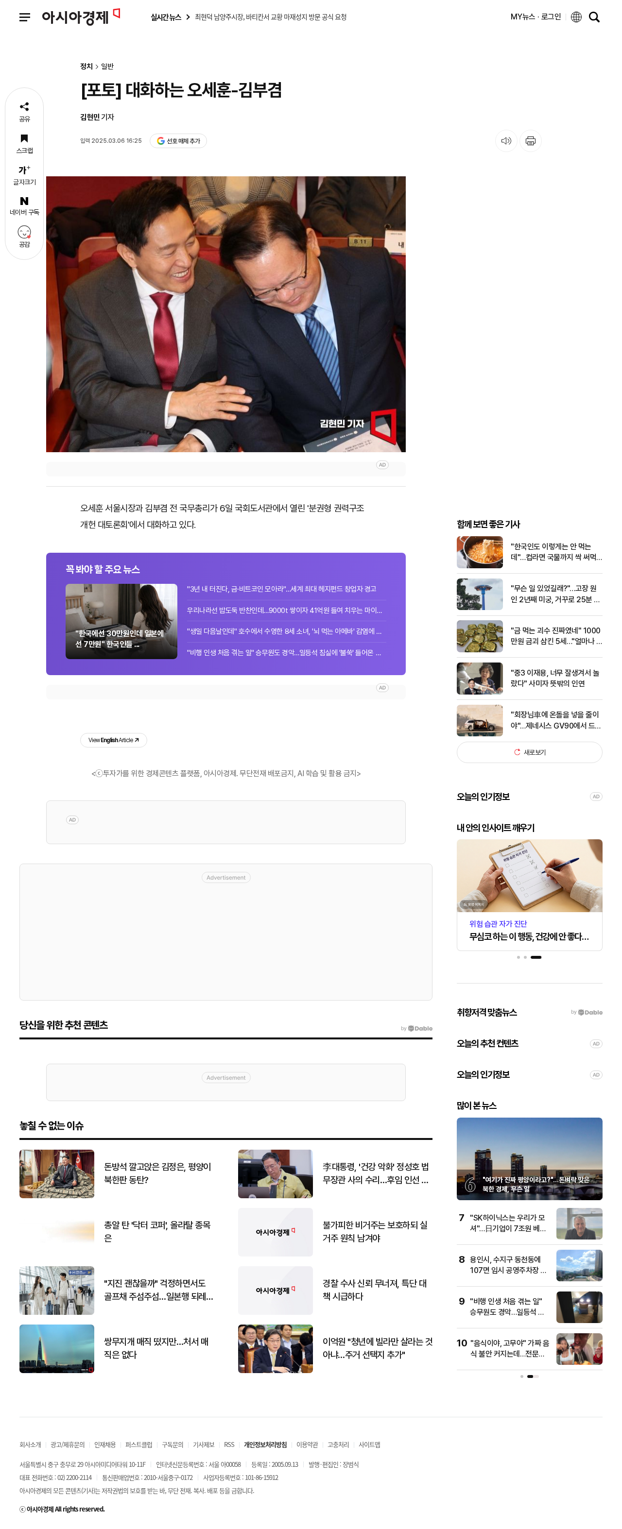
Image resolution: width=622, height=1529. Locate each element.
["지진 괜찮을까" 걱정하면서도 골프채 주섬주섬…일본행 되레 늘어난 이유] (56, 1312)
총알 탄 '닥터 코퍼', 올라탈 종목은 (157, 1232)
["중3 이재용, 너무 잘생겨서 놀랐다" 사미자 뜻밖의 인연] (480, 692)
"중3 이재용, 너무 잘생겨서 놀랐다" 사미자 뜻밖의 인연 (555, 678)
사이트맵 (369, 1444)
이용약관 (307, 1444)
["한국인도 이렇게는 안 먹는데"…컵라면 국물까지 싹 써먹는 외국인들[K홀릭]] (480, 566)
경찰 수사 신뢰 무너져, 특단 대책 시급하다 (374, 1290)
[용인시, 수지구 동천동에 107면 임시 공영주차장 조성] (579, 1279)
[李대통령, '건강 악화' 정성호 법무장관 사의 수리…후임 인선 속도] (275, 1196)
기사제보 (203, 1444)
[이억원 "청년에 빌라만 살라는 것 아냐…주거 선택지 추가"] (275, 1371)
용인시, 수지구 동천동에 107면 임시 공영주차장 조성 (508, 1270)
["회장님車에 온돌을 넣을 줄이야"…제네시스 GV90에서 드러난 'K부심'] (480, 734)
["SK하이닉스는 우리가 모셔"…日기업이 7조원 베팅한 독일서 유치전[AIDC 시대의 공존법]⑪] (579, 1237)
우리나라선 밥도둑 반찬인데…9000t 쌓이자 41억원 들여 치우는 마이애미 (286, 610)
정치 (86, 66)
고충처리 (338, 1444)
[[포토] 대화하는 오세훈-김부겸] (226, 314)
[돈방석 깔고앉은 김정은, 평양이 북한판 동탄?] (56, 1196)
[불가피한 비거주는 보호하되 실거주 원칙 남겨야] (275, 1254)
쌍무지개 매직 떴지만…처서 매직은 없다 (156, 1348)
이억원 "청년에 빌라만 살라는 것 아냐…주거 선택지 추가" (377, 1348)
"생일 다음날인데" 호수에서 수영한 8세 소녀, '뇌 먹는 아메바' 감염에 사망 (286, 631)
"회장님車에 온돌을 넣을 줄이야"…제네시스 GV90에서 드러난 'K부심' (556, 720)
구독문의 (172, 1444)
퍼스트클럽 (138, 1444)
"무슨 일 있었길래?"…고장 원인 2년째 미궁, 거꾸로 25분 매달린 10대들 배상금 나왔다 (556, 594)
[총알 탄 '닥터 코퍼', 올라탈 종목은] (56, 1254)
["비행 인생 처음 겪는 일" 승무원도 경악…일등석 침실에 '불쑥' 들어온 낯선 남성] (579, 1321)
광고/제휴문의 (68, 1444)
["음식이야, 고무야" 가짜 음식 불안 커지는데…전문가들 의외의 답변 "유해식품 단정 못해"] (579, 1362)
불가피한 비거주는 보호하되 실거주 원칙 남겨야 (375, 1232)
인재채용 (105, 1444)
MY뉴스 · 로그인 (536, 16)
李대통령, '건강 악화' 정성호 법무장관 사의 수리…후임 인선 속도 (376, 1174)
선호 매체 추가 (183, 141)
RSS (229, 1444)
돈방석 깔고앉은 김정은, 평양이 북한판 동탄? (157, 1173)
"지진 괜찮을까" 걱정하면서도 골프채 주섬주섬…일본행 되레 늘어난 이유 (155, 1290)
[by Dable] (416, 1028)
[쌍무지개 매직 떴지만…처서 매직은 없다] (56, 1371)
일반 (107, 66)
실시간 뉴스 (166, 17)
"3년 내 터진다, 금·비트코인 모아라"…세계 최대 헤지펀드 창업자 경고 (282, 589)
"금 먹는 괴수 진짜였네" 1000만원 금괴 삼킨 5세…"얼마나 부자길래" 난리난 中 (557, 636)
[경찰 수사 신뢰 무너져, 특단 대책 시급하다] (275, 1312)
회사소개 (30, 1444)
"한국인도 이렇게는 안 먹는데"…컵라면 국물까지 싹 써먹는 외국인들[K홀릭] (553, 552)
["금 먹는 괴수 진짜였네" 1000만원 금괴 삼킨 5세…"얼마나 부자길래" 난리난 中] (480, 650)
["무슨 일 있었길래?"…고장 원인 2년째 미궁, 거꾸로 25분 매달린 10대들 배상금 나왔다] (480, 608)
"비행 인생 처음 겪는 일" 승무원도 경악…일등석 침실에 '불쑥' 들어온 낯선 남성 (286, 652)
